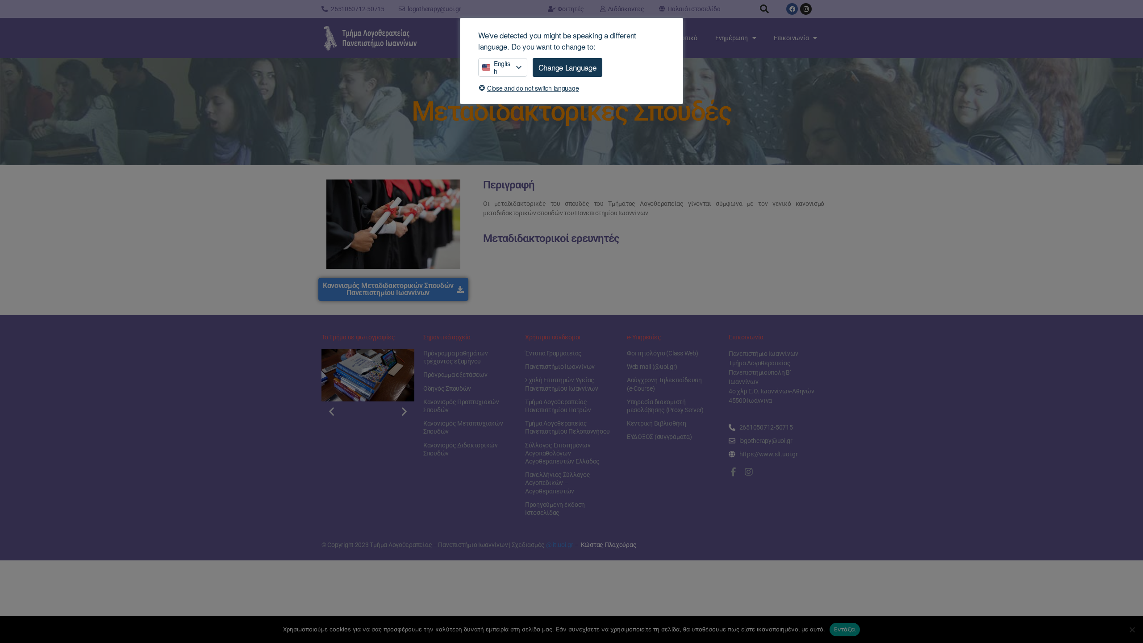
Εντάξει (845, 629)
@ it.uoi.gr (559, 544)
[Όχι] (1131, 629)
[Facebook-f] (733, 472)
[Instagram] (806, 9)
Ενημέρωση (731, 38)
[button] (764, 9)
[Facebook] (792, 9)
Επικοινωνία (791, 38)
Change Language (567, 67)
